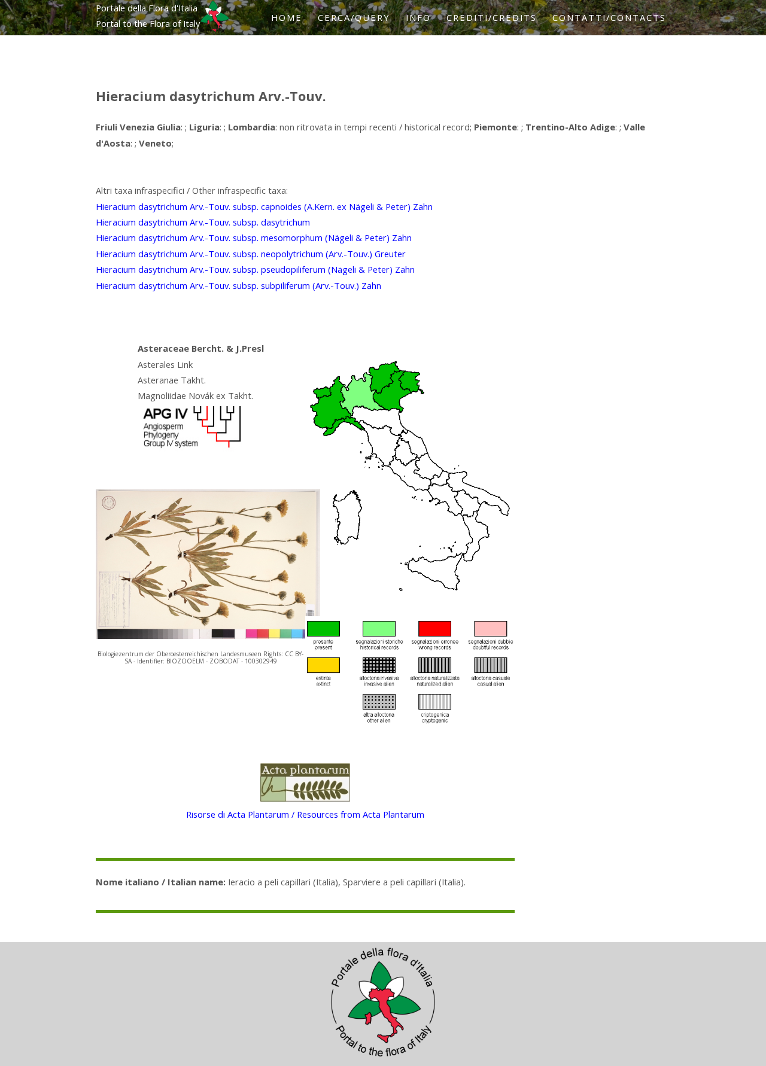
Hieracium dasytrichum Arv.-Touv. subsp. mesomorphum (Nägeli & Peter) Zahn (254, 237)
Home (286, 17)
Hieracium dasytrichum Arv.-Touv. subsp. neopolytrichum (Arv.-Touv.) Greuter (251, 254)
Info (418, 17)
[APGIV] (191, 448)
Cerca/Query (354, 17)
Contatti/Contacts (609, 17)
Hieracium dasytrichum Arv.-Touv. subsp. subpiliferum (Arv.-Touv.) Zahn (238, 285)
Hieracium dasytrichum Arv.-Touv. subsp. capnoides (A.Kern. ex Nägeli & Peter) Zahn (264, 206)
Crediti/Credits (491, 17)
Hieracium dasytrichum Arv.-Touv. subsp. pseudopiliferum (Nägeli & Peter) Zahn (255, 269)
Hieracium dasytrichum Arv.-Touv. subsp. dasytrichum (203, 222)
